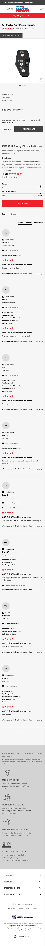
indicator (27, 150)
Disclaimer (35, 908)
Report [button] (25, 273)
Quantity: (8, 129)
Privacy (21, 908)
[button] (13, 28)
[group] (22, 174)
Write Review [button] (22, 203)
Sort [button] (4, 214)
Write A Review (29, 29)
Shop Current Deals (24, 16)
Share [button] (30, 273)
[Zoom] (41, 79)
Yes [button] (21, 273)
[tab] (25, 223)
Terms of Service (12, 908)
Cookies (27, 908)
